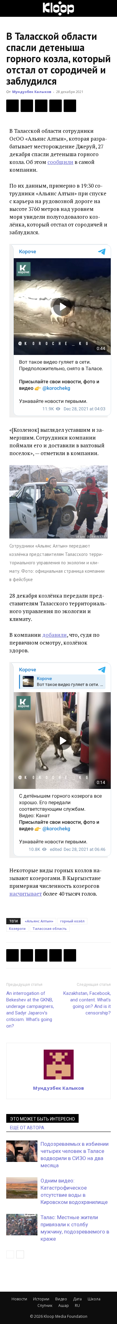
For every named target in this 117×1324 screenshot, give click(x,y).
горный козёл (72, 921)
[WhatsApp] (70, 106)
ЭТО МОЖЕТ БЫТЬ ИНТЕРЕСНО (42, 1119)
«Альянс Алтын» (39, 921)
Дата (77, 1299)
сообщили (60, 162)
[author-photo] (59, 1079)
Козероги (17, 928)
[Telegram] (55, 106)
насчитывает (25, 893)
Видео (61, 1299)
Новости (19, 1299)
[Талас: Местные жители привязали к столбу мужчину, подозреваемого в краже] (21, 1224)
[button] (11, 8)
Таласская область (49, 928)
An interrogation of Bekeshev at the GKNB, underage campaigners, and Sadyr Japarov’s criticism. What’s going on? (30, 1010)
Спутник (44, 1305)
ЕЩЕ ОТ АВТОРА (27, 1127)
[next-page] (20, 1254)
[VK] (41, 106)
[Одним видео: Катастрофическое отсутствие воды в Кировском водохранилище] (21, 1188)
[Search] (108, 8)
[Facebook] (12, 106)
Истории (41, 1299)
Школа (94, 1299)
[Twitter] (27, 106)
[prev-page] (10, 1254)
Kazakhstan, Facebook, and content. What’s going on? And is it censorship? (87, 1003)
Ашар (63, 1305)
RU (77, 1305)
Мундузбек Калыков (31, 91)
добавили (54, 634)
